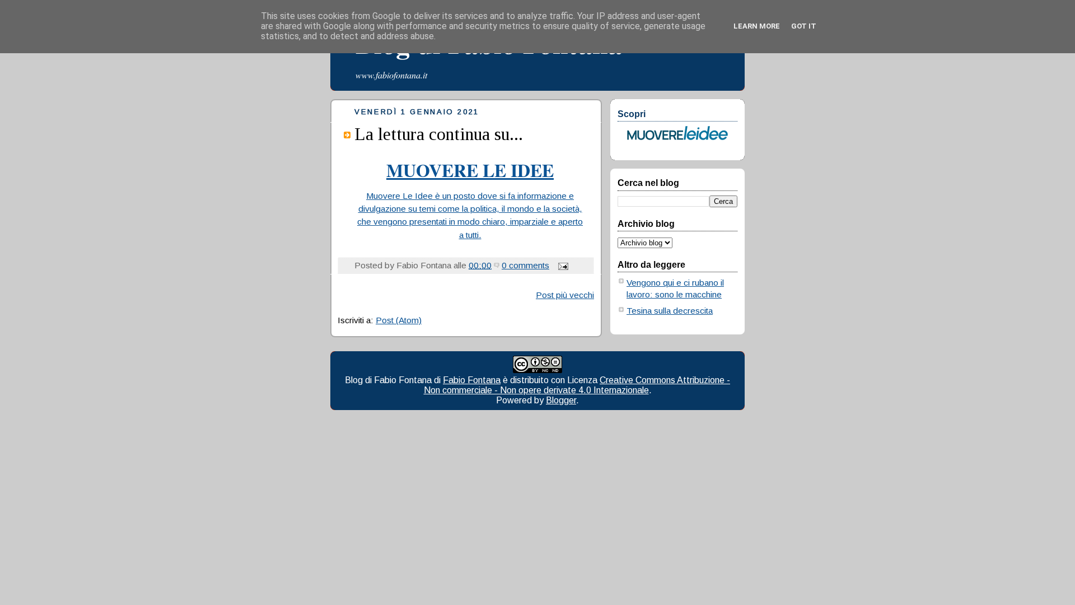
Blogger (561, 400)
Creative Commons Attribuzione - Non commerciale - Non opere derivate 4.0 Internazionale (577, 385)
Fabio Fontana (472, 380)
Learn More (756, 26)
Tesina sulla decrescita (670, 310)
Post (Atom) (399, 320)
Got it (803, 26)
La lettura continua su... (438, 134)
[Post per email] (561, 265)
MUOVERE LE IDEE (470, 170)
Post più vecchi (565, 295)
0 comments (525, 265)
